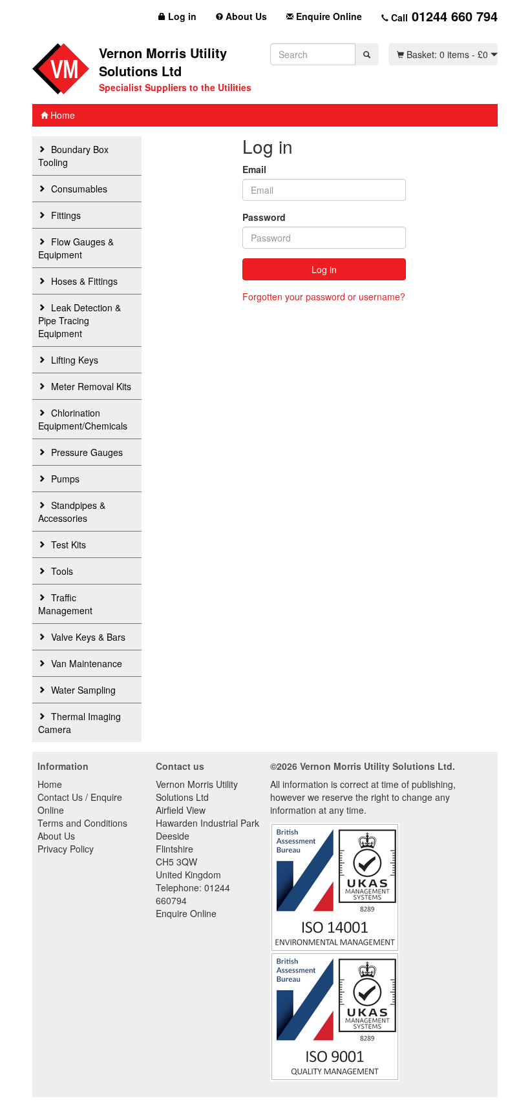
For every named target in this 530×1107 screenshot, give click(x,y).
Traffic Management (65, 604)
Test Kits (67, 544)
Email (254, 169)
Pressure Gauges (85, 452)
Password (264, 217)
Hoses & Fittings (83, 280)
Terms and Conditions (82, 822)
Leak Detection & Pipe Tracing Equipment (79, 320)
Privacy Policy (65, 848)
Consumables (77, 188)
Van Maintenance (85, 663)
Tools (60, 570)
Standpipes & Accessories (71, 511)
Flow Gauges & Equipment (76, 248)
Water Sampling (82, 689)
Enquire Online (327, 16)
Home (61, 115)
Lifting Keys (73, 359)
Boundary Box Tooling (73, 156)
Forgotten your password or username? (323, 296)
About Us (245, 16)
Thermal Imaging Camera (79, 723)
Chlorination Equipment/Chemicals (82, 419)
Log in (180, 16)
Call (443, 15)
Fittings (64, 215)
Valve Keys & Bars (86, 636)
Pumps (64, 478)
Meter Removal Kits (89, 386)
